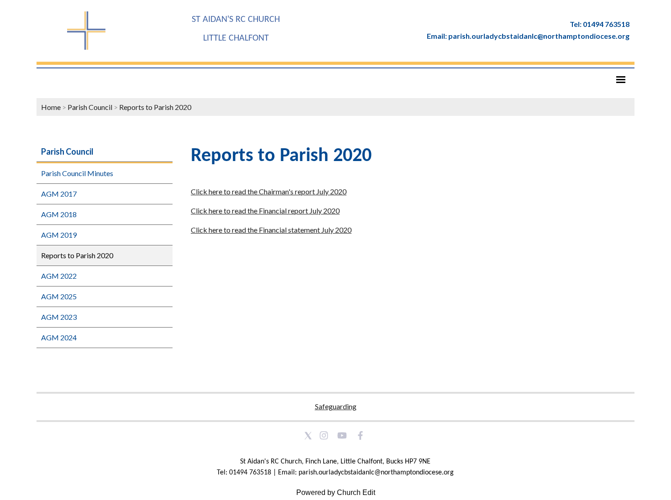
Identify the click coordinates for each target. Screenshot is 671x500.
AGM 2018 (59, 214)
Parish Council (90, 107)
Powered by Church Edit (335, 492)
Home (51, 107)
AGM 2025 (59, 296)
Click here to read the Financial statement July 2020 (271, 229)
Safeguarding (335, 406)
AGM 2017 (59, 193)
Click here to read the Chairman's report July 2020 (268, 191)
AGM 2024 (59, 337)
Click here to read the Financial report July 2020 (265, 210)
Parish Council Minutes (77, 173)
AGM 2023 (59, 316)
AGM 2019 (59, 234)
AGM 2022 (59, 275)
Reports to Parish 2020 (155, 107)
